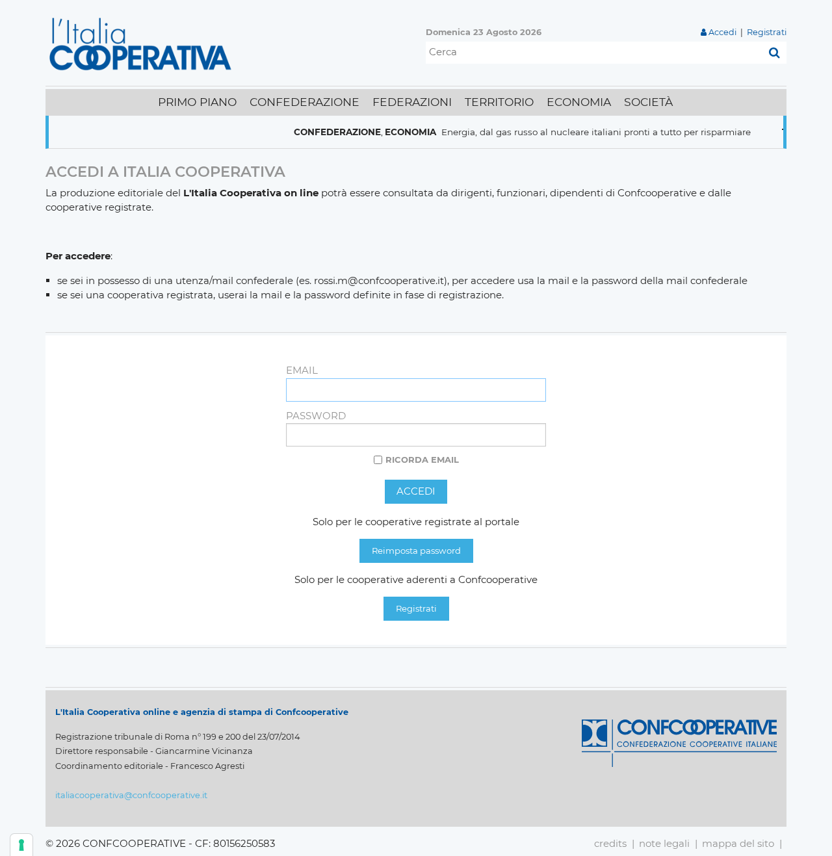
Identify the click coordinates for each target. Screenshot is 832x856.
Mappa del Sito (738, 843)
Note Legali (664, 843)
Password (316, 415)
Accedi (722, 32)
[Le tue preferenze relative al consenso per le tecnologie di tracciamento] (21, 845)
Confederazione (323, 132)
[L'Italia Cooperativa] (143, 43)
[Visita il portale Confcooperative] (679, 742)
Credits (610, 843)
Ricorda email (422, 459)
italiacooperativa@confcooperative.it (131, 795)
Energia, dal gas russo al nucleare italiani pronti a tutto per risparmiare (581, 132)
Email (302, 370)
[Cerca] (774, 53)
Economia (396, 132)
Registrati (766, 32)
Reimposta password (416, 550)
